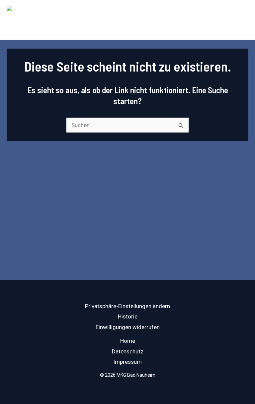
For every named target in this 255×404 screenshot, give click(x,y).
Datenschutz (127, 351)
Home (127, 340)
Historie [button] (127, 316)
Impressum (127, 361)
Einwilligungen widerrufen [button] (128, 327)
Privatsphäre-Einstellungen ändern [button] (127, 306)
